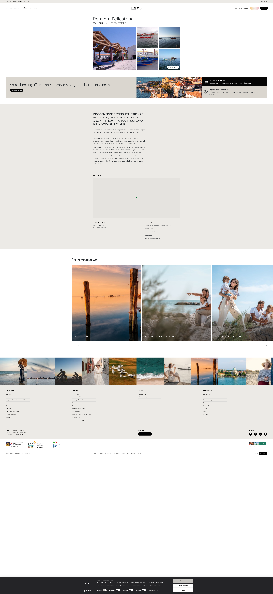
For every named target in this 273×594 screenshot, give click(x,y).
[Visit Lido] (136, 8)
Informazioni (33, 8)
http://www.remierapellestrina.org (153, 238)
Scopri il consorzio (17, 90)
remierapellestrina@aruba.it (151, 231)
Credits (139, 453)
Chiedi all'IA (254, 8)
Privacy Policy (108, 453)
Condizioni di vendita (98, 453)
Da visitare (9, 8)
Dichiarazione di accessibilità (128, 453)
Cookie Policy (117, 453)
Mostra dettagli (152, 590)
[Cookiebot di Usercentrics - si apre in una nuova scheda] (87, 591)
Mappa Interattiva (25, 1)
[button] (77, 345)
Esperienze (16, 8)
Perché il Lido (24, 8)
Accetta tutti (183, 580)
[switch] (116, 590)
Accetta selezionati (183, 585)
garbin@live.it (148, 235)
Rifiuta (183, 590)
